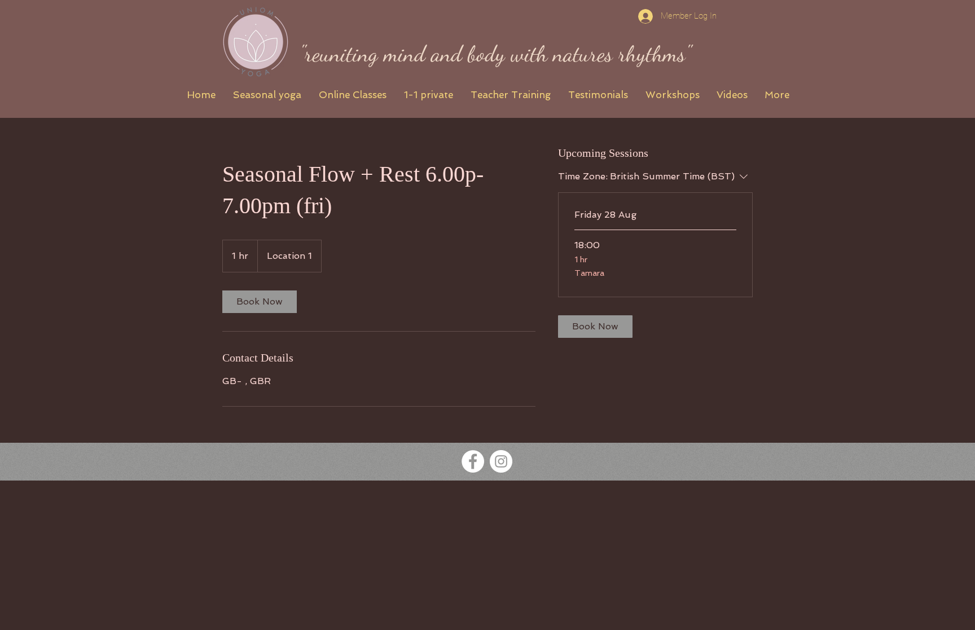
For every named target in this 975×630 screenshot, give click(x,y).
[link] (259, 301)
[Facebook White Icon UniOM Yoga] (473, 461)
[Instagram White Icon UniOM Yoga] (501, 461)
